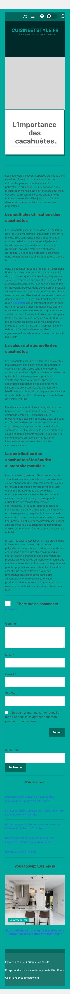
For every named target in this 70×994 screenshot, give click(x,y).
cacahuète (19, 302)
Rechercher (12, 750)
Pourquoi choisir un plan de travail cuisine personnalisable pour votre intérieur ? (35, 932)
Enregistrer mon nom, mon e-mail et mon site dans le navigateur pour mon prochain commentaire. (32, 717)
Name (35, 655)
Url (35, 693)
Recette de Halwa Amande (20, 851)
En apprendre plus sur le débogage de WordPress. (34, 970)
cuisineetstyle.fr (35, 30)
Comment (11, 623)
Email (35, 674)
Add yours (11, 609)
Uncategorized (19, 920)
